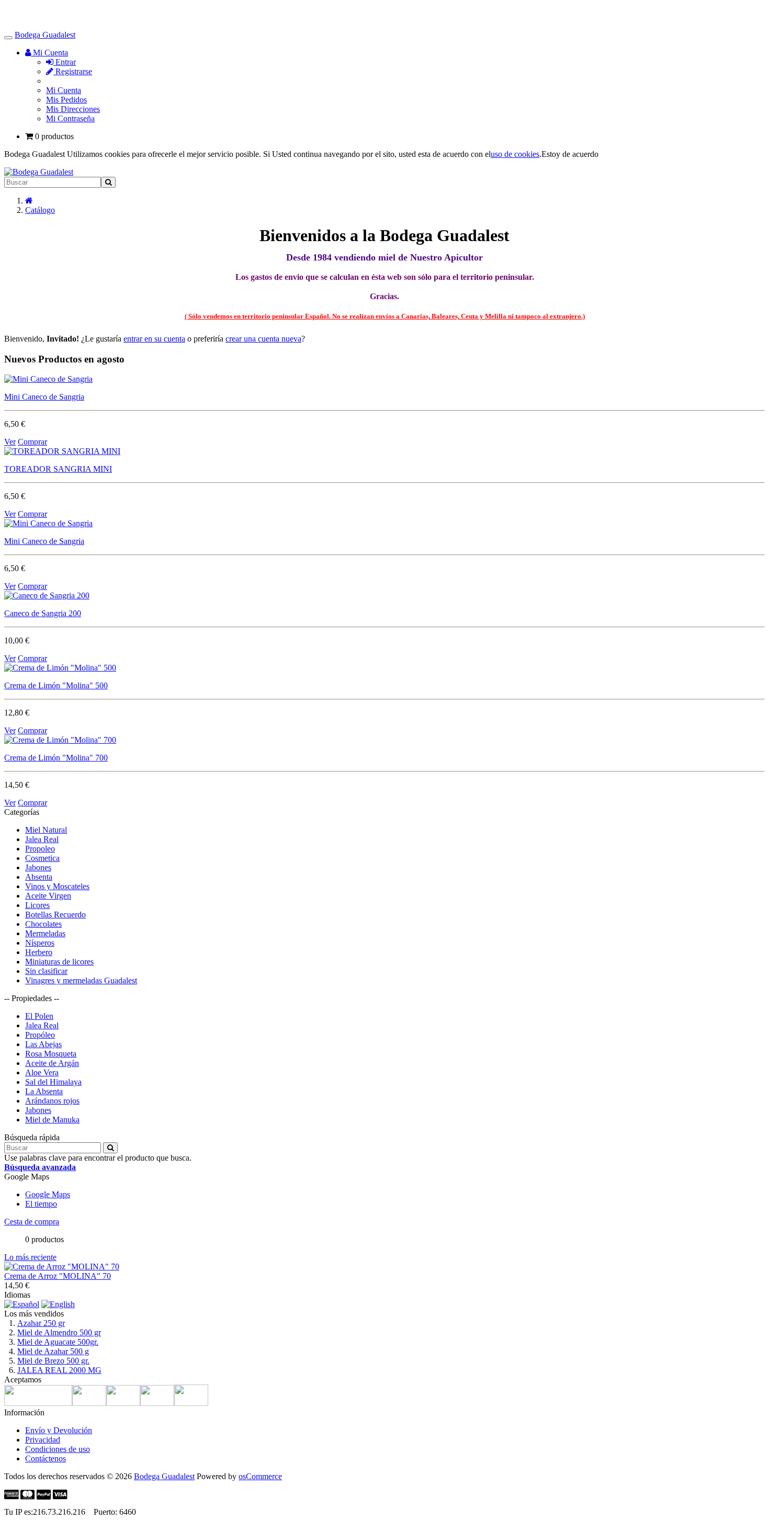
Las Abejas (43, 1044)
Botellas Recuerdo (55, 914)
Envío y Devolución (58, 1430)
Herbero (38, 952)
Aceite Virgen (48, 895)
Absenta (38, 876)
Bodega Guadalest (45, 34)
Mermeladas (45, 933)
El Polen (39, 1016)
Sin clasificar (46, 971)
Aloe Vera (42, 1072)
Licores (37, 905)
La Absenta (44, 1091)
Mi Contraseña (70, 118)
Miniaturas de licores (59, 961)
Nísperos (39, 942)
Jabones (38, 867)
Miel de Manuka (52, 1119)
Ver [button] (10, 441)
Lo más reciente (30, 1257)
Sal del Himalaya (53, 1081)
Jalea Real (42, 839)
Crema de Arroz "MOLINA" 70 (57, 1276)
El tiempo (41, 1203)
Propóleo (40, 1034)
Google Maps (47, 1194)
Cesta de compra (31, 1221)
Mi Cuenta (63, 90)
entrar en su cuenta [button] (154, 338)
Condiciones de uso (57, 1449)
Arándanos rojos (52, 1100)
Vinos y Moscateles (57, 886)
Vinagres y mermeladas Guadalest (81, 980)
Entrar (64, 62)
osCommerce (260, 1476)
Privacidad (42, 1439)
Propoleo (40, 848)
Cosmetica (42, 858)
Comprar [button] (32, 441)
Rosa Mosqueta (50, 1053)
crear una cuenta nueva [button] (263, 338)
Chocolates (43, 924)
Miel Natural (46, 829)
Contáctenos (45, 1458)
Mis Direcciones (73, 109)
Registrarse (72, 71)
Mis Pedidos (66, 99)
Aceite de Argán (52, 1063)
